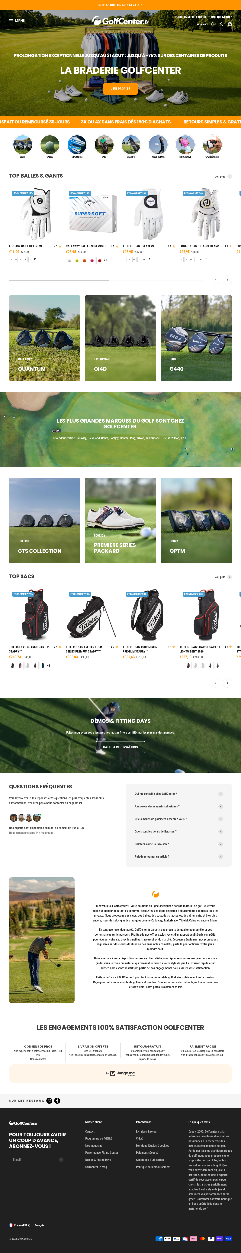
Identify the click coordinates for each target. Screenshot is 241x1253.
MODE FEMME (185, 157)
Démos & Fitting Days (98, 1160)
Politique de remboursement (153, 1167)
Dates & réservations (120, 747)
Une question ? (221, 17)
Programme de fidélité (191, 17)
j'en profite (120, 89)
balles (222, 1160)
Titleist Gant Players (138, 246)
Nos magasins (93, 1145)
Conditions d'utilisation (150, 1160)
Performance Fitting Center (101, 1152)
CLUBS (22, 157)
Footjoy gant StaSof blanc (199, 246)
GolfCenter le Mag (96, 1167)
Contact (90, 1131)
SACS (104, 157)
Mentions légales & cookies (152, 1145)
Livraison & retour (147, 1131)
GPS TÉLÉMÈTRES (212, 157)
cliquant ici (75, 803)
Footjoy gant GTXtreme (26, 246)
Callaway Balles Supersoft (86, 246)
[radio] (11, 259)
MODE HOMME (158, 157)
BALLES (50, 157)
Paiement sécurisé (147, 1152)
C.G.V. (139, 1138)
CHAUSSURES (77, 157)
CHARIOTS (131, 157)
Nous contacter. (38, 1059)
